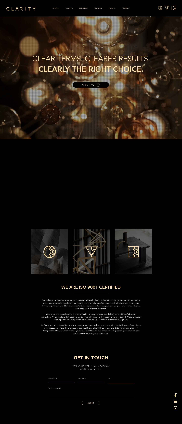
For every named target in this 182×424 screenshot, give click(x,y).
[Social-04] (175, 401)
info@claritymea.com (90, 369)
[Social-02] (175, 394)
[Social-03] (175, 407)
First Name (52, 378)
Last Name (82, 378)
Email (110, 378)
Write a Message (54, 388)
